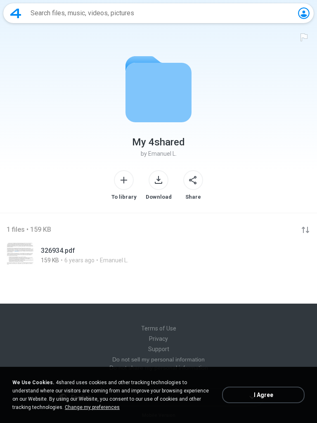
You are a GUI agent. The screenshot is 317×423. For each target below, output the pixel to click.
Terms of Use (158, 328)
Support (158, 349)
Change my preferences (92, 407)
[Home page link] (15, 13)
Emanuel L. (162, 153)
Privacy (158, 338)
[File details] (158, 255)
